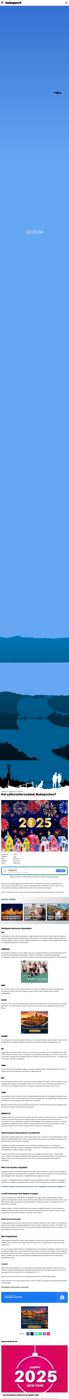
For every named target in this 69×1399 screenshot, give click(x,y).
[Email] (48, 1333)
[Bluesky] (36, 1333)
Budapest (21, 885)
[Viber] (44, 1333)
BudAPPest (13, 2)
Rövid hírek (16, 861)
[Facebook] (28, 1333)
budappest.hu (4, 791)
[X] (32, 1333)
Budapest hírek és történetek (16, 791)
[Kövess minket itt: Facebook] (62, 1297)
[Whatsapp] (40, 1333)
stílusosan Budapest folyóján (18, 1096)
